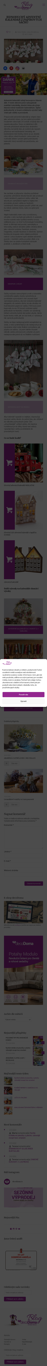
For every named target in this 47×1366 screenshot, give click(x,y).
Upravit (23, 701)
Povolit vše (23, 695)
